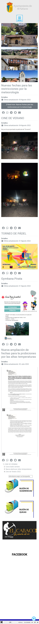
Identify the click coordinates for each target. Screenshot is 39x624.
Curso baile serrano (13, 467)
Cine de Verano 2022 (13, 472)
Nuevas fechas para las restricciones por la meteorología (16, 89)
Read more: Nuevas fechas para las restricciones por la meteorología (20, 106)
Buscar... (5, 476)
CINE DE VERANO (12, 118)
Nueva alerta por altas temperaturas (19, 469)
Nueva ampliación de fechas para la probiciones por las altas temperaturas (18, 353)
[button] (3, 112)
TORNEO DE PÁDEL (13, 233)
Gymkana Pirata (11, 278)
